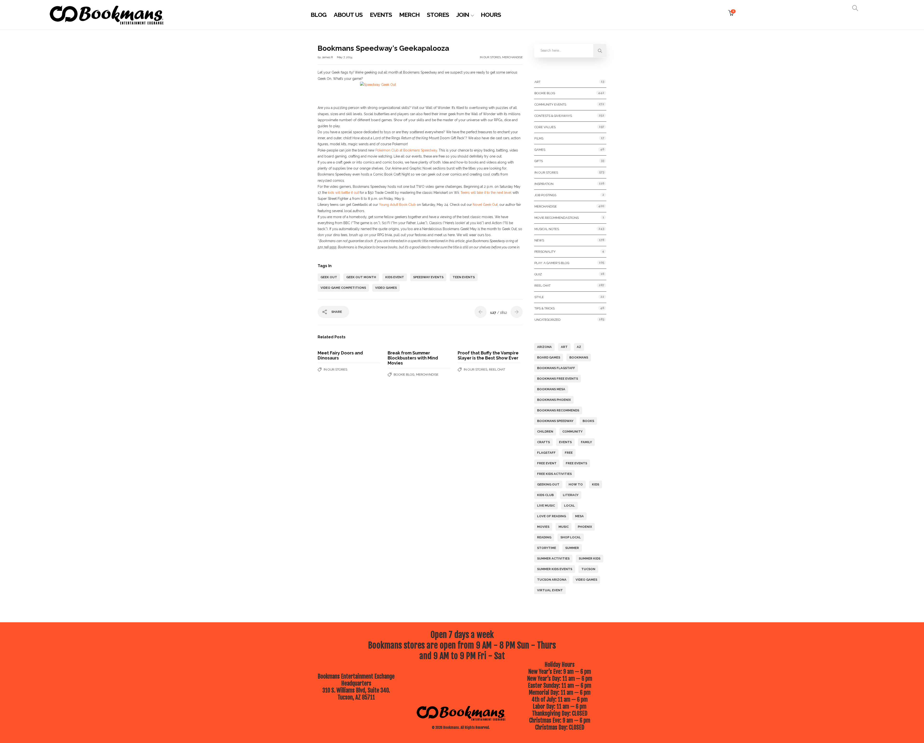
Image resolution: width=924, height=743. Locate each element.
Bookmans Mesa (551, 389)
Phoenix (585, 527)
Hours (491, 14)
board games (548, 357)
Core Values (545, 127)
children (545, 431)
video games (386, 288)
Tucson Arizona (551, 579)
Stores (438, 14)
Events (381, 14)
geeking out (548, 484)
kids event (394, 277)
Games (539, 149)
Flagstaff (546, 452)
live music (546, 505)
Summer (572, 548)
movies (543, 527)
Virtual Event (550, 590)
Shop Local (570, 537)
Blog (319, 14)
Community (572, 431)
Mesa (579, 516)
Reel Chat (497, 369)
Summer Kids (589, 558)
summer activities (553, 558)
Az (579, 347)
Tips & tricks (544, 308)
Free (569, 452)
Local (569, 505)
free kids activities (554, 474)
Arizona (544, 347)
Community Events (550, 104)
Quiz (538, 274)
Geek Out (329, 277)
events (565, 442)
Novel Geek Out (485, 205)
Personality (545, 251)
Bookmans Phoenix (554, 400)
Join (462, 14)
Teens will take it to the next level (486, 193)
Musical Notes (546, 229)
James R (328, 57)
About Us (348, 14)
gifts (538, 161)
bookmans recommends (558, 410)
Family (586, 442)
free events (576, 463)
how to (576, 484)
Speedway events (428, 277)
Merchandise (512, 57)
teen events (464, 277)
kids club (545, 495)
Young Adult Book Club (397, 205)
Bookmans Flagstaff (556, 368)
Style (539, 297)
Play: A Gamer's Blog (551, 263)
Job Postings (545, 195)
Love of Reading (551, 516)
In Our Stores (490, 57)
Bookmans (578, 357)
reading (544, 537)
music (563, 527)
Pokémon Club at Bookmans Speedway (406, 150)
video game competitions (343, 288)
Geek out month (361, 277)
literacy (570, 495)
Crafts (543, 442)
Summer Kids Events (554, 569)
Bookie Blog (404, 374)
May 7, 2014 (344, 57)
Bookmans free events (557, 378)
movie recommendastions (556, 218)
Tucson (588, 569)
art (564, 347)
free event (547, 463)
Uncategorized (547, 319)
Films (538, 138)
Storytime (546, 548)
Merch (409, 14)
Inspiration (543, 184)
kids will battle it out (343, 193)
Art (537, 82)
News (539, 240)
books (588, 421)
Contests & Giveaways (553, 116)
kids (595, 484)
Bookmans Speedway (555, 421)
